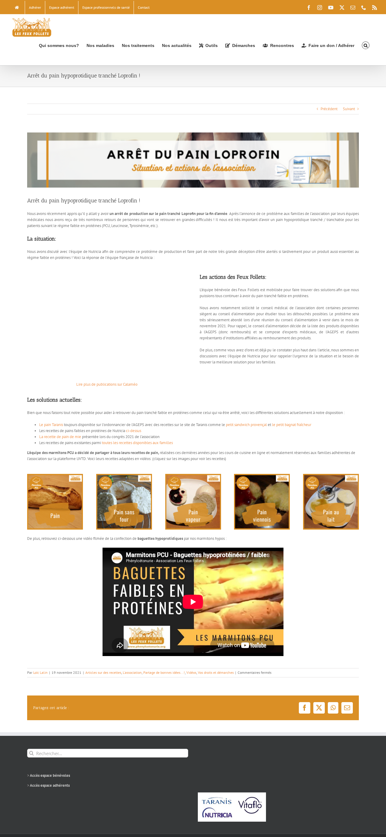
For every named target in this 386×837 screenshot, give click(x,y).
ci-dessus (133, 430)
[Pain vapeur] (193, 475)
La (41, 436)
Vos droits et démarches (216, 672)
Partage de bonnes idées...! (164, 672)
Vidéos (191, 672)
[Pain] (55, 475)
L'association (132, 672)
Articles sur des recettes (103, 672)
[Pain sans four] (124, 475)
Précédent (329, 108)
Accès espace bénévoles (50, 775)
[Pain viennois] (262, 475)
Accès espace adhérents (50, 785)
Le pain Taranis (51, 424)
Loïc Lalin (40, 672)
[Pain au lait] (331, 475)
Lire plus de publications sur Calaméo (107, 384)
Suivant (349, 108)
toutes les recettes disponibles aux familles (137, 442)
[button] (365, 45)
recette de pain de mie (62, 436)
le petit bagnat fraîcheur (291, 424)
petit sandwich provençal (246, 424)
